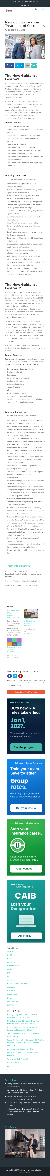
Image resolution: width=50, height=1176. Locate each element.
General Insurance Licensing (18, 983)
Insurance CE (12, 987)
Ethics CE (10, 969)
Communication (13, 966)
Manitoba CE (12, 994)
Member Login (25, 5)
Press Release (12, 1001)
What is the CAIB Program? (17, 1059)
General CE (21, 30)
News (9, 998)
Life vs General (13, 1062)
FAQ (8, 973)
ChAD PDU (11, 962)
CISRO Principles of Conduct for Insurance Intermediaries (30, 622)
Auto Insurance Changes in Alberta (21, 1049)
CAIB (9, 958)
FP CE (9, 976)
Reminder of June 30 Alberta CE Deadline (14, 649)
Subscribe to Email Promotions (26, 692)
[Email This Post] (34, 65)
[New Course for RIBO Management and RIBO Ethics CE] (15, 622)
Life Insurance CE (14, 991)
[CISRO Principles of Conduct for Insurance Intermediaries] (31, 613)
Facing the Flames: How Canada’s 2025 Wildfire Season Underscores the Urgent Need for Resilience (25, 1043)
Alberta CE (11, 951)
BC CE (9, 955)
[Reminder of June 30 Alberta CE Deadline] (14, 642)
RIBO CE (10, 1005)
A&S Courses (12, 1066)
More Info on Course (19, 565)
